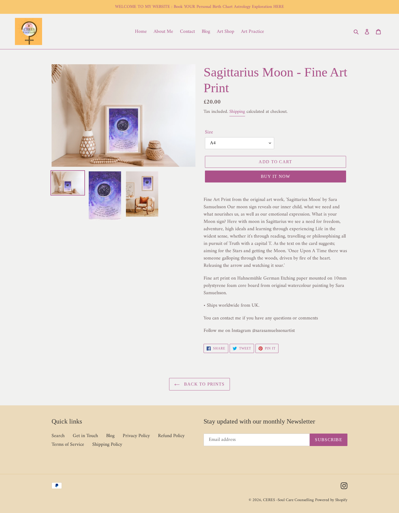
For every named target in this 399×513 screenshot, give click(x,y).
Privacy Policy (136, 436)
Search (58, 436)
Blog (110, 436)
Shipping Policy (107, 444)
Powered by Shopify (331, 500)
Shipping (237, 112)
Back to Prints (203, 384)
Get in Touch (85, 436)
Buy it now (275, 176)
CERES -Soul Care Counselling (288, 500)
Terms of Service (68, 444)
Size (209, 132)
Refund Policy (171, 436)
